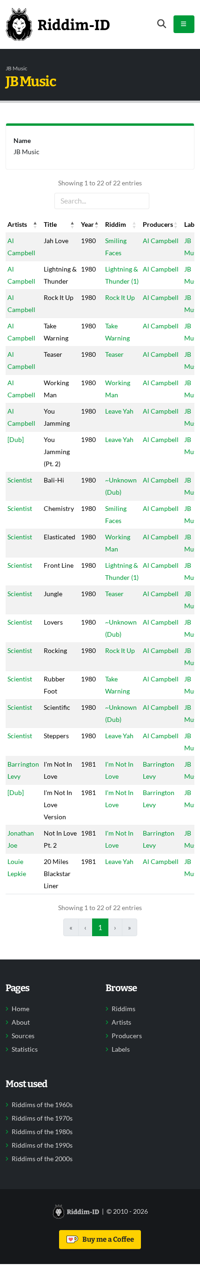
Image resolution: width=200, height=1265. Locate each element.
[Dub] (15, 439)
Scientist (19, 480)
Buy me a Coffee (107, 1239)
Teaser (114, 354)
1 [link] (100, 927)
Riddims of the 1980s (42, 1132)
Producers (127, 1036)
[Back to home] (58, 24)
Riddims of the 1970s (42, 1118)
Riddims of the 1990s (42, 1145)
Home (20, 1009)
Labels (121, 1049)
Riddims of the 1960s (42, 1105)
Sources (23, 1036)
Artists (121, 1022)
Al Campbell (161, 241)
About (21, 1022)
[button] (35, 224)
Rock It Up (120, 297)
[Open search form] (161, 24)
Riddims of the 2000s (42, 1159)
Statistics (25, 1049)
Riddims (123, 1009)
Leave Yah (119, 411)
